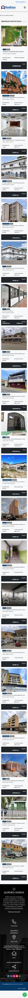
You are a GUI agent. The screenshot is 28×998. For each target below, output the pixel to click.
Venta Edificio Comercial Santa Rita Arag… (14, 396)
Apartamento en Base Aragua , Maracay (13, 225)
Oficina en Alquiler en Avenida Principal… (13, 567)
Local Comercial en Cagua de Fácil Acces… (14, 609)
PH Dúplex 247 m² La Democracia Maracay (13, 738)
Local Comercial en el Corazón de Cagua (13, 140)
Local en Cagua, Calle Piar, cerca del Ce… (13, 652)
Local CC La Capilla (7, 311)
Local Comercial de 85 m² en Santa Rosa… (13, 268)
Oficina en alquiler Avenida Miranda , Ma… (13, 695)
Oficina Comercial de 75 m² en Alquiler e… (13, 183)
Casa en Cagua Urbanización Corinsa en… (13, 780)
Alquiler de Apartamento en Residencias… (13, 97)
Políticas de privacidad (14, 911)
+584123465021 (14, 930)
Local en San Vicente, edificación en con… (13, 353)
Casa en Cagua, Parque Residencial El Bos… (14, 439)
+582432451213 (14, 932)
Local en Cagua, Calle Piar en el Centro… (13, 866)
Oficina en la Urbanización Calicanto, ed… (13, 524)
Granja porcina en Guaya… (14, 51)
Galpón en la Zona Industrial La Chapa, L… (13, 481)
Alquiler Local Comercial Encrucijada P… (13, 823)
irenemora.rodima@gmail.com (14, 962)
